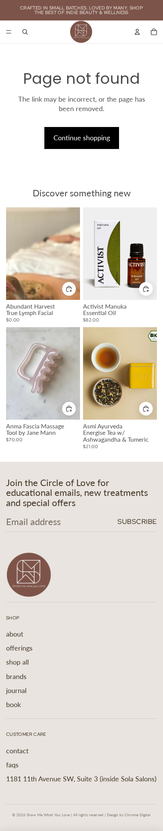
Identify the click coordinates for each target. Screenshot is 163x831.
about (14, 634)
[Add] (69, 408)
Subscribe (137, 521)
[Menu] (8, 32)
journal (16, 690)
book (13, 704)
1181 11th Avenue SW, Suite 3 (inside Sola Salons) (81, 779)
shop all (17, 662)
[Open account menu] (137, 32)
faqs (12, 764)
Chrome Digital (137, 814)
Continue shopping (81, 137)
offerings (19, 648)
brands (16, 676)
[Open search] (25, 32)
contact (17, 750)
